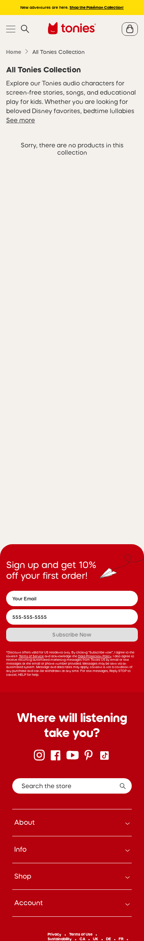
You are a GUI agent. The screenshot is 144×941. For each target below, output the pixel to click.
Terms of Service (31, 656)
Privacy (54, 934)
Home (13, 52)
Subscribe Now (71, 634)
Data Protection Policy (94, 656)
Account (28, 902)
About (24, 822)
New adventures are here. (72, 7)
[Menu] (10, 29)
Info (20, 849)
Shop (22, 876)
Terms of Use (81, 934)
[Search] (25, 29)
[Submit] (123, 786)
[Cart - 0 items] (130, 29)
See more (20, 120)
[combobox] (72, 786)
